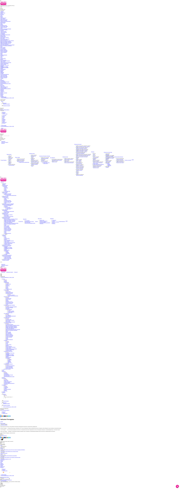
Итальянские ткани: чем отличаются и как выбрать (8, 455)
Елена (1, 445)
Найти (1, 483)
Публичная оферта (3, 480)
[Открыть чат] (177, 486)
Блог (1, 462)
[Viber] (6, 416)
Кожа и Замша (8, 291)
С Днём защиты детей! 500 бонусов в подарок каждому (9, 451)
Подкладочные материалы (10, 365)
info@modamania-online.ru (5, 109)
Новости (1, 448)
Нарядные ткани (8, 298)
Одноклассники (4, 413)
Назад (6, 279)
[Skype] (8, 416)
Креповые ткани (8, 319)
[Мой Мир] (3, 416)
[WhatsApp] (7, 416)
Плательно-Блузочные (9, 324)
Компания (5, 386)
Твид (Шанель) (8, 315)
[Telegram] (10, 416)
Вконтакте (4, 112)
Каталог (5, 280)
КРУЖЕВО (10, 359)
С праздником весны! (3, 453)
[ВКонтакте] (1, 416)
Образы (1, 463)
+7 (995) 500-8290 (7, 97)
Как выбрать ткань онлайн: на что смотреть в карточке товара (10, 457)
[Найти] (1, 7)
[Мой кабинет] (0, 263)
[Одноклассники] (2, 416)
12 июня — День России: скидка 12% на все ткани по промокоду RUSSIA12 (12, 449)
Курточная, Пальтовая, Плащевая (11, 306)
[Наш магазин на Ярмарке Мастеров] (3, 472)
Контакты (2, 467)
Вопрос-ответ (2, 466)
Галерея (1, 465)
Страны (1, 461)
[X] (4, 416)
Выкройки (6, 373)
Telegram (3, 412)
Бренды (1, 460)
